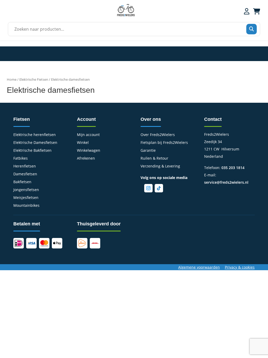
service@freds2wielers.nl (226, 182)
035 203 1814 (232, 167)
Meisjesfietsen (25, 198)
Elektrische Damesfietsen (35, 143)
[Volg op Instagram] (148, 188)
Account (86, 119)
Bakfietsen (22, 182)
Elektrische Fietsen (33, 79)
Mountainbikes (26, 206)
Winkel (83, 143)
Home (11, 79)
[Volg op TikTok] (159, 188)
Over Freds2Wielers (158, 135)
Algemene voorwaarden (199, 267)
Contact (213, 119)
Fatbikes (20, 158)
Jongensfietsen (26, 190)
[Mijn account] (246, 11)
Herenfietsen (24, 166)
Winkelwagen (88, 151)
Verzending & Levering (160, 166)
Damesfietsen (25, 174)
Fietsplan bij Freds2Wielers (164, 143)
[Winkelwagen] (256, 11)
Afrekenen (86, 158)
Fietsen (21, 119)
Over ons (151, 119)
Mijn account (88, 135)
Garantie (148, 151)
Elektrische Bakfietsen (32, 151)
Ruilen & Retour (154, 158)
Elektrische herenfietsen (34, 135)
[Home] (125, 15)
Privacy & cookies (240, 267)
